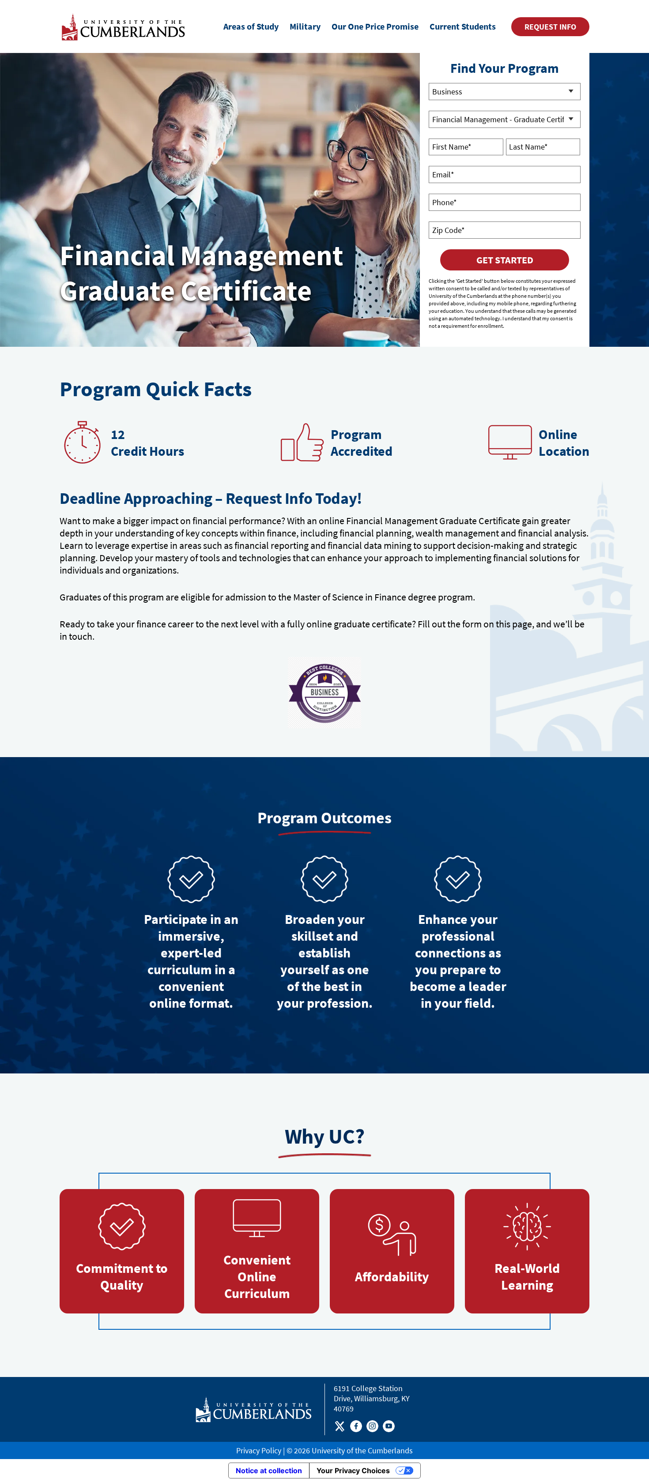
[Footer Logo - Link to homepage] (254, 1409)
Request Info (550, 27)
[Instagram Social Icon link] (372, 1427)
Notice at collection (269, 1470)
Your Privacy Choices (353, 1470)
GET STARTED (504, 260)
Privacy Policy (258, 1450)
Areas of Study (251, 26)
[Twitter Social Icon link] (340, 1427)
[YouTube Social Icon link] (389, 1427)
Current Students (463, 26)
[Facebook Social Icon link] (356, 1427)
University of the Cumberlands (362, 1450)
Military (305, 26)
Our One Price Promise (375, 26)
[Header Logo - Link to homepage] (125, 26)
